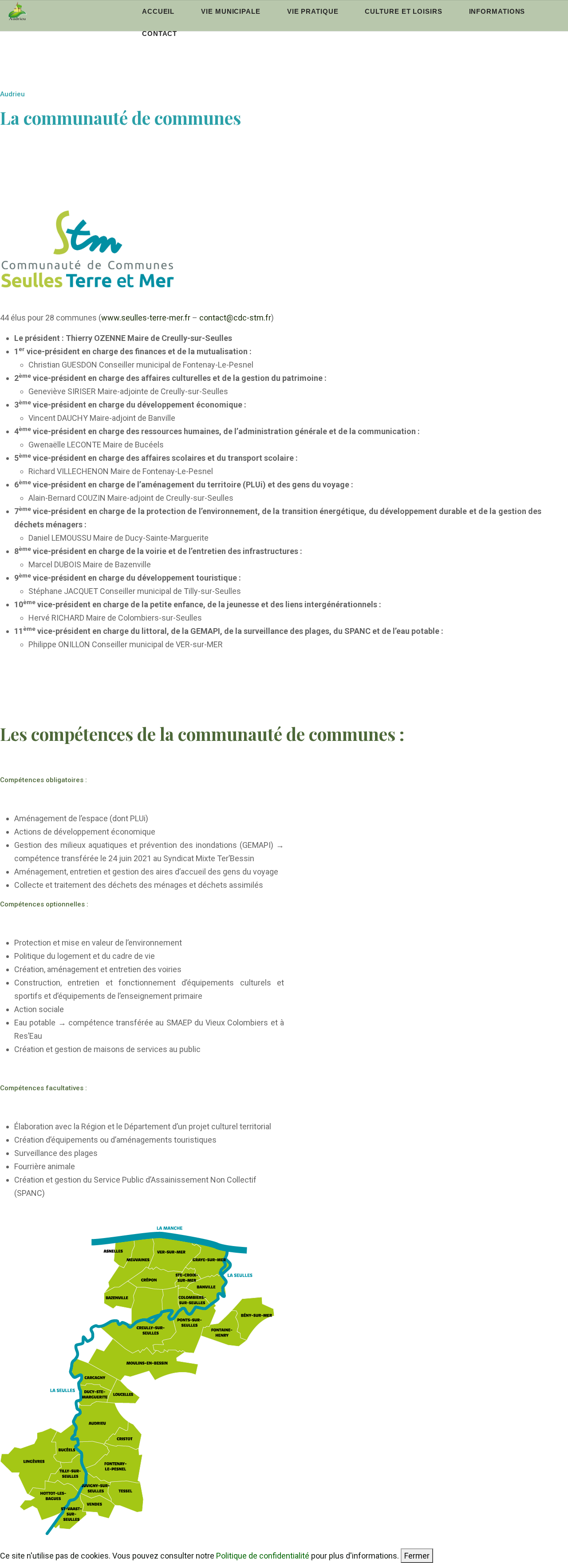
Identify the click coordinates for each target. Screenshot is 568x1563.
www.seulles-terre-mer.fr (145, 317)
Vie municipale (230, 11)
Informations (497, 11)
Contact (159, 33)
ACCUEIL (158, 11)
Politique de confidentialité (262, 1555)
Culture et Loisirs (403, 11)
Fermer (417, 1555)
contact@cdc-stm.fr (235, 317)
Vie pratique (313, 11)
